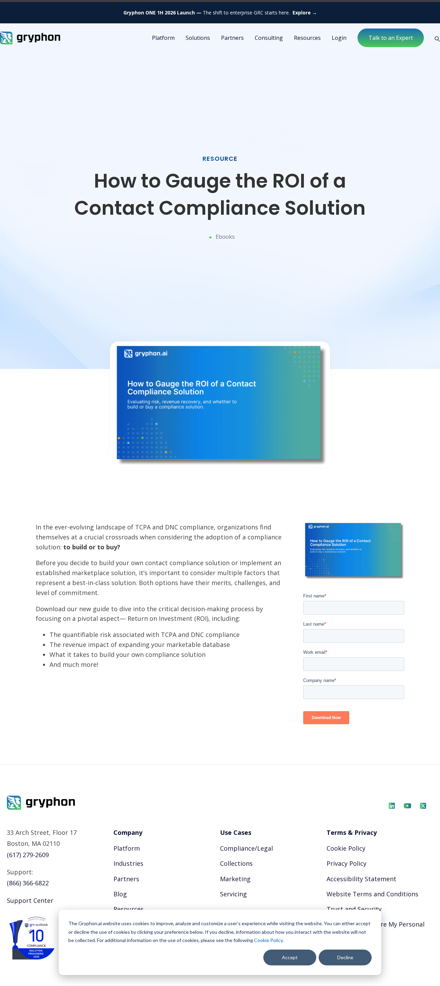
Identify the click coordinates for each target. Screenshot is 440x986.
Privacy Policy (346, 863)
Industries (128, 863)
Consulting (269, 38)
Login (339, 38)
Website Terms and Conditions (372, 894)
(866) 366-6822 (28, 883)
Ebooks (225, 236)
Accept (290, 957)
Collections (236, 863)
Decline (345, 957)
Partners (232, 38)
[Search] (434, 38)
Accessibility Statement (361, 879)
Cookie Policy (268, 940)
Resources (307, 38)
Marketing (235, 879)
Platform (126, 848)
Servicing (233, 894)
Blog (120, 894)
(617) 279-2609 (28, 855)
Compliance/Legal (246, 848)
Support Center (30, 900)
